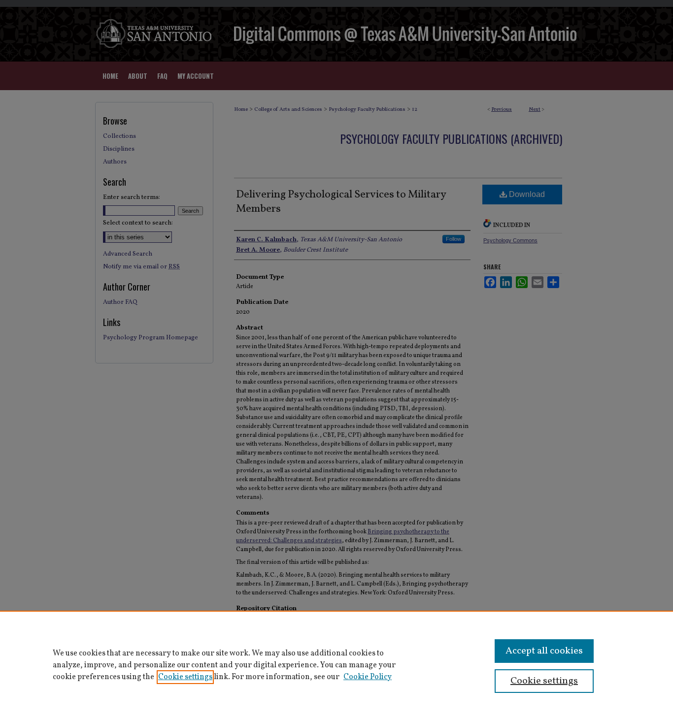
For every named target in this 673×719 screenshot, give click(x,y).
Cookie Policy (367, 677)
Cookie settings (185, 677)
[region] (336, 665)
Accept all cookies (544, 651)
